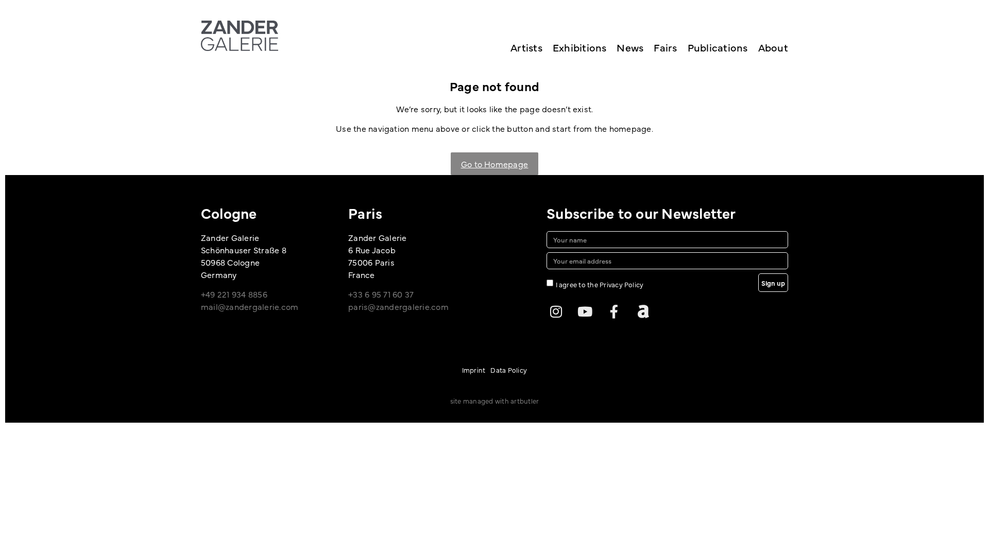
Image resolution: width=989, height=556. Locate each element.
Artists (526, 47)
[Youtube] (585, 311)
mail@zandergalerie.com (249, 306)
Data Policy (508, 369)
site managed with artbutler (494, 400)
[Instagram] (556, 311)
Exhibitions (580, 47)
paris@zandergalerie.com (398, 306)
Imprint (474, 369)
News (630, 47)
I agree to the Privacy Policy (600, 284)
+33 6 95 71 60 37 (381, 294)
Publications (718, 47)
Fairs (665, 47)
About (773, 47)
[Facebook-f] (614, 311)
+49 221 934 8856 (234, 294)
